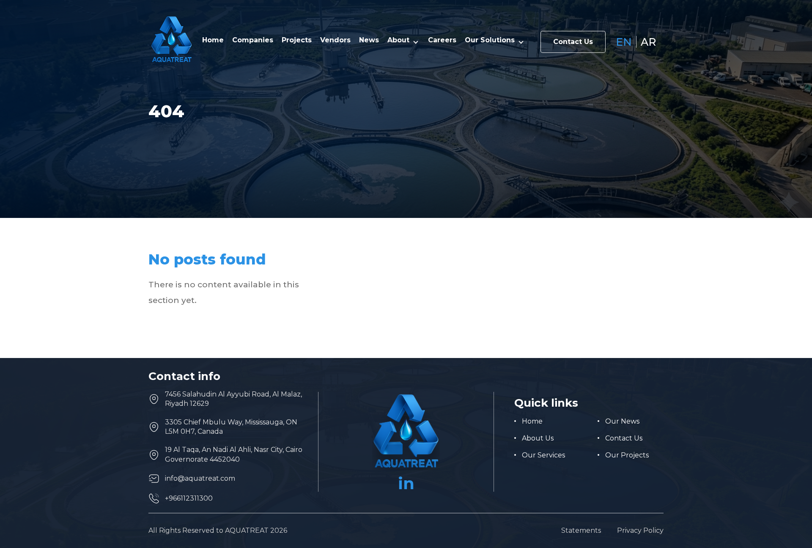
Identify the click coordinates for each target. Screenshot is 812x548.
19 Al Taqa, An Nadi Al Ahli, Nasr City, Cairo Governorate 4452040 (233, 454)
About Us (538, 438)
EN (624, 42)
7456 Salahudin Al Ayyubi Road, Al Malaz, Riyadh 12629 (233, 399)
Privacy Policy (640, 530)
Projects (297, 40)
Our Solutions (490, 40)
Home (213, 40)
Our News (622, 421)
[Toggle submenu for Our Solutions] (521, 42)
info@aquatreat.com (200, 478)
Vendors (335, 40)
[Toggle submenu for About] (416, 42)
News (369, 40)
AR (648, 42)
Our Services (543, 455)
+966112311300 (189, 498)
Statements (581, 530)
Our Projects (627, 455)
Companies (252, 40)
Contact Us (573, 42)
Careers (442, 40)
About (398, 40)
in (406, 483)
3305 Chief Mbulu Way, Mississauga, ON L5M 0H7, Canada (231, 426)
